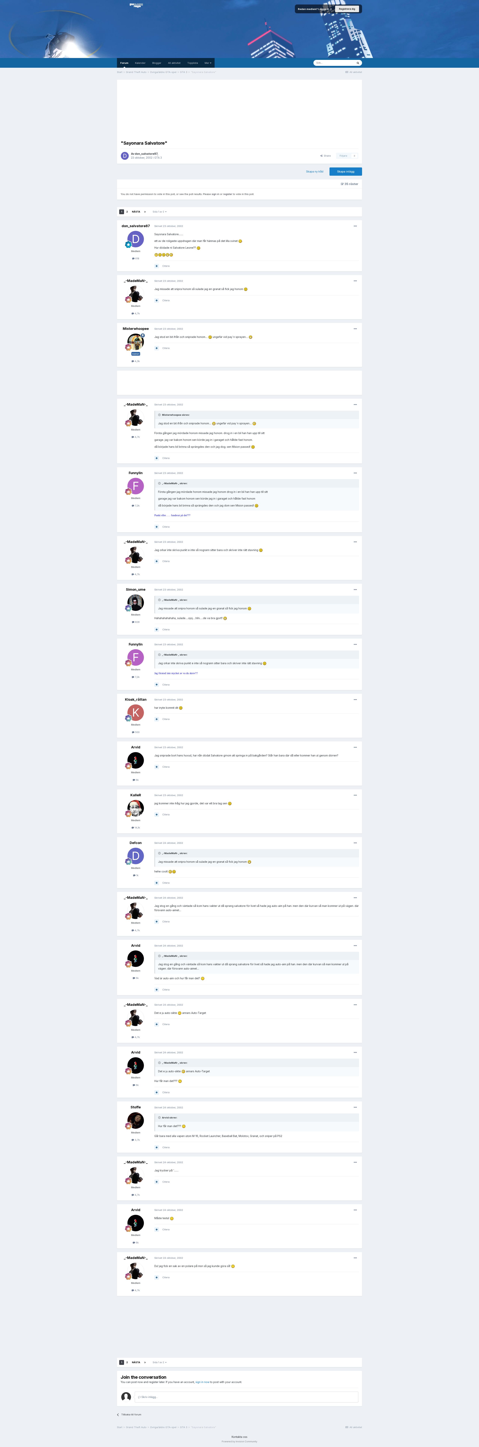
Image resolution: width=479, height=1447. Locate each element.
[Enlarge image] (240, 240)
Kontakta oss (239, 1436)
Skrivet (168, 226)
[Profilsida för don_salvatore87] (125, 156)
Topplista (192, 62)
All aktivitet (174, 62)
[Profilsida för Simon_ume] (135, 602)
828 (137, 621)
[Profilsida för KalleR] (135, 808)
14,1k (137, 827)
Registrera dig (347, 8)
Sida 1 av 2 (159, 211)
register (227, 194)
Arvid (135, 747)
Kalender (140, 62)
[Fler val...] (355, 226)
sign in (215, 194)
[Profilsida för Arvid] (135, 760)
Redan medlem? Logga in (314, 8)
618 (137, 258)
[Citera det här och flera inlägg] (156, 266)
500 (137, 732)
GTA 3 (158, 157)
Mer (207, 62)
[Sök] (358, 63)
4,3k (137, 361)
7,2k (137, 505)
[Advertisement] (239, 109)
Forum (124, 62)
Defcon (136, 843)
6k (137, 779)
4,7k (137, 313)
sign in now (202, 1382)
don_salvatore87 (146, 153)
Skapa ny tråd (314, 171)
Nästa (136, 211)
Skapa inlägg (345, 171)
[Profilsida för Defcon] (135, 856)
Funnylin (136, 473)
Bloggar (156, 62)
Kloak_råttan (136, 699)
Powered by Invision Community (239, 1441)
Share (326, 155)
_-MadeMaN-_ (136, 281)
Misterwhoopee (136, 329)
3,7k (137, 1139)
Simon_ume (135, 589)
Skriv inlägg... (149, 1397)
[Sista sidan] (145, 211)
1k (136, 875)
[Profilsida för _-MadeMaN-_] (135, 294)
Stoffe (136, 1107)
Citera (166, 265)
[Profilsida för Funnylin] (135, 486)
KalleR (135, 795)
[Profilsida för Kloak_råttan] (135, 712)
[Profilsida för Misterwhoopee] (135, 341)
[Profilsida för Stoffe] (135, 1120)
